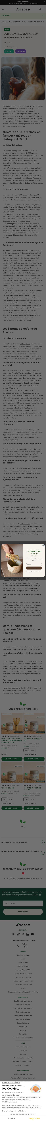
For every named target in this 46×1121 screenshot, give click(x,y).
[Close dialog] (43, 545)
